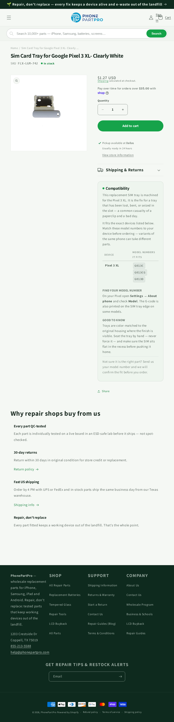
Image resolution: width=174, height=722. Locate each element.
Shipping (103, 80)
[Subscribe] (120, 677)
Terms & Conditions (101, 633)
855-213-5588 (21, 646)
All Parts (55, 633)
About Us (132, 585)
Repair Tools (57, 614)
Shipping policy (133, 712)
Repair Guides (136, 633)
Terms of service (111, 712)
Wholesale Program (139, 604)
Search (156, 33)
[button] (9, 17)
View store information (118, 155)
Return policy (24, 469)
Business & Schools (139, 614)
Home (14, 48)
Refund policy (90, 712)
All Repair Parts (59, 585)
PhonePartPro (48, 712)
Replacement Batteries (65, 595)
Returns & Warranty (101, 595)
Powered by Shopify (68, 712)
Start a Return (97, 604)
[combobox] (87, 33)
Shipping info (24, 505)
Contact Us (95, 614)
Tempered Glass (60, 604)
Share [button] (106, 391)
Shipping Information (102, 585)
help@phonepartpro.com (30, 652)
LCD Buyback (58, 624)
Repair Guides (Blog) (102, 624)
